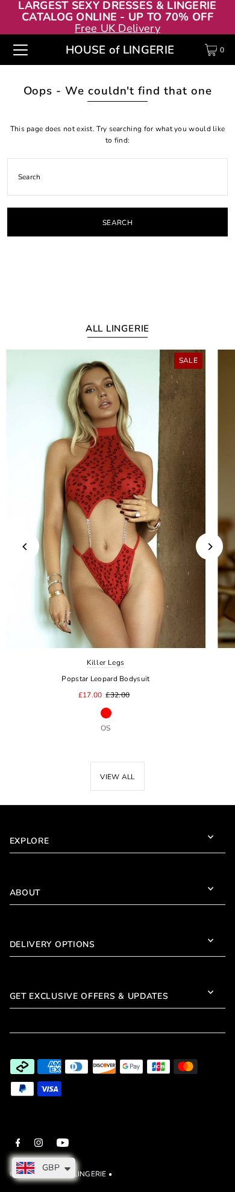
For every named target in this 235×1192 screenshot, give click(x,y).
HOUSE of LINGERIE (120, 50)
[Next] (209, 546)
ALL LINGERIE (117, 329)
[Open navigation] (20, 50)
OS (106, 728)
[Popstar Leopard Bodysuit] (105, 499)
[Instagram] (38, 1144)
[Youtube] (63, 1144)
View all (117, 777)
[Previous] (25, 546)
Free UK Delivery (117, 28)
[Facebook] (18, 1144)
